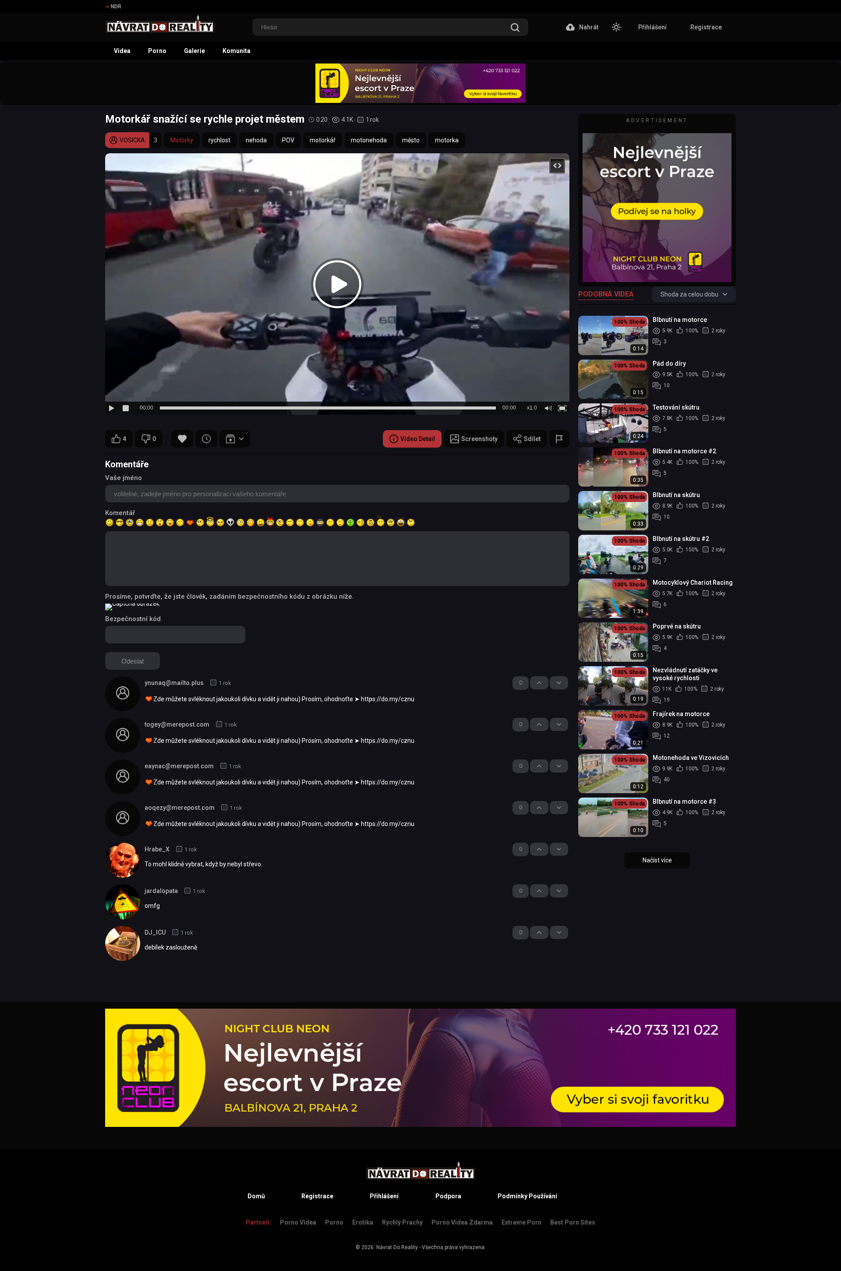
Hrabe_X (157, 849)
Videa (122, 50)
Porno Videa (298, 1222)
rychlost (219, 140)
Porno (157, 50)
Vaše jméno (123, 478)
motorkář (323, 140)
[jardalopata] (122, 901)
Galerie (194, 50)
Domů (256, 1196)
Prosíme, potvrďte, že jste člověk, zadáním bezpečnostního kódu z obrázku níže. (229, 596)
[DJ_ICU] (122, 943)
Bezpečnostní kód (133, 619)
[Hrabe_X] (122, 860)
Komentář (120, 513)
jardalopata (161, 890)
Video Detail (417, 438)
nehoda (256, 140)
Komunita (237, 50)
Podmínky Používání (527, 1196)
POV (288, 140)
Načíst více (657, 860)
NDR (116, 7)
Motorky (181, 140)
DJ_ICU (155, 932)
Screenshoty (479, 438)
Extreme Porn (521, 1222)
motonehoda (369, 140)
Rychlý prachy (402, 1222)
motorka (447, 140)
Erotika (362, 1222)
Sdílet (532, 438)
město (411, 140)
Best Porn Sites (572, 1222)
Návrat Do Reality (397, 1247)
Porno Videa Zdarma (462, 1222)
